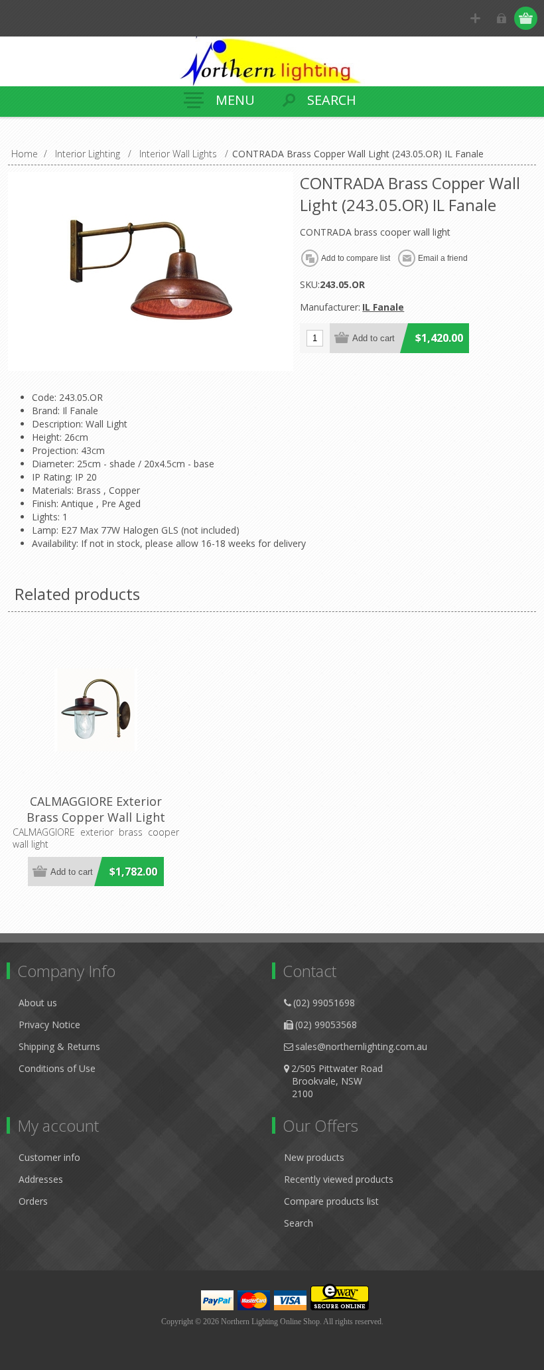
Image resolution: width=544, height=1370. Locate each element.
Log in (501, 18)
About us (38, 1002)
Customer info (49, 1157)
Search (298, 1223)
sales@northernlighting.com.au (361, 1046)
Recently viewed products (338, 1179)
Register (475, 18)
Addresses (41, 1179)
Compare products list (331, 1201)
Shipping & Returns (59, 1046)
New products (314, 1157)
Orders (33, 1201)
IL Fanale (383, 307)
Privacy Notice (49, 1024)
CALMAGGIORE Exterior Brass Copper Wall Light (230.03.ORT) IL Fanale (96, 817)
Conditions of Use (57, 1068)
